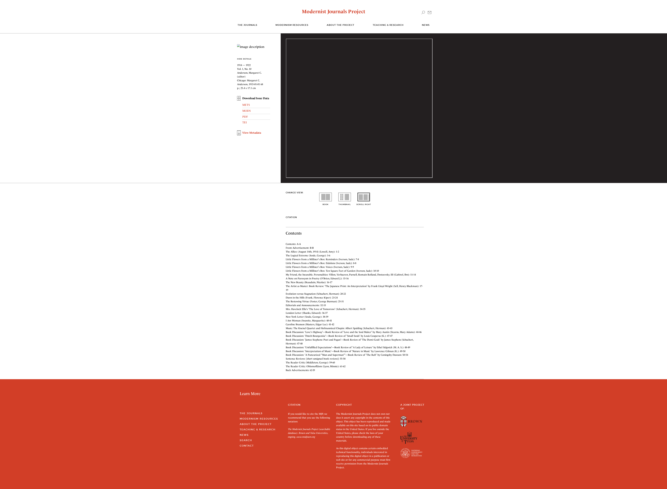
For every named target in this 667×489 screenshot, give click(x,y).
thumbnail (345, 204)
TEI (244, 122)
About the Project (340, 24)
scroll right (363, 204)
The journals (247, 24)
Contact (247, 445)
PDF (245, 116)
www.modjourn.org (306, 436)
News (426, 24)
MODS (246, 110)
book (325, 204)
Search (246, 440)
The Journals (251, 413)
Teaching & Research (388, 24)
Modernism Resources (291, 24)
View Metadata (251, 132)
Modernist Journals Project (333, 11)
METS (246, 105)
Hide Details (244, 59)
